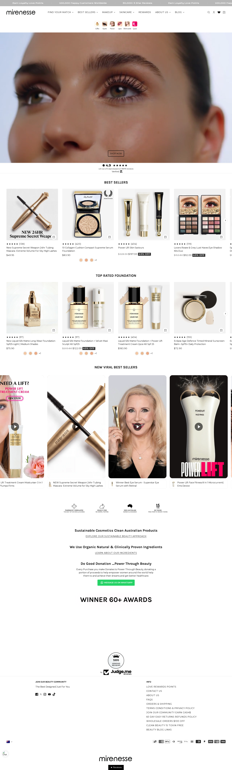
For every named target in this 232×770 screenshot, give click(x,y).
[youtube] (49, 694)
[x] (40, 694)
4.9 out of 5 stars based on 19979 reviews (116, 169)
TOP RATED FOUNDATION (116, 276)
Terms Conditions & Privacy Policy (170, 708)
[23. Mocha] (86, 260)
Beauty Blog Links (159, 729)
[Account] (213, 12)
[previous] (6, 220)
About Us (152, 695)
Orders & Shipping (159, 704)
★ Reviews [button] (116, 767)
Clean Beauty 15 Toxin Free (165, 725)
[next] (225, 220)
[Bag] (224, 12)
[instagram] (45, 694)
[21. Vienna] (91, 260)
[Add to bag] (53, 237)
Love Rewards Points (161, 686)
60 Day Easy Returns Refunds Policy (171, 717)
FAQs (149, 699)
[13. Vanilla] (81, 260)
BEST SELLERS (116, 182)
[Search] (208, 12)
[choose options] (109, 237)
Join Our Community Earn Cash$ (168, 712)
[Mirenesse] (21, 12)
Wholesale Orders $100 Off (165, 721)
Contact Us (154, 691)
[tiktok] (54, 694)
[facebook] (37, 694)
